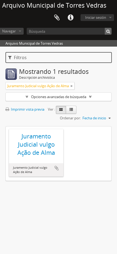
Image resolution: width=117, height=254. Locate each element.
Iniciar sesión (95, 17)
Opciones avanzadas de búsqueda (58, 96)
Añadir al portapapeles (56, 168)
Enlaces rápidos (70, 18)
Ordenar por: (70, 118)
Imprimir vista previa (27, 109)
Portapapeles (57, 18)
